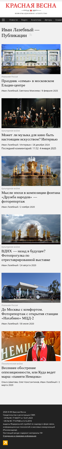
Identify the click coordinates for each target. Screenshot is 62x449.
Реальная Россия (10, 76)
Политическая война (12, 363)
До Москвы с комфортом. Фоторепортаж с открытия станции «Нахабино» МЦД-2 (30, 313)
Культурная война (11, 130)
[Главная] (31, 8)
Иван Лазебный (10, 90)
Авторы (48, 19)
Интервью (25, 144)
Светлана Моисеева (29, 90)
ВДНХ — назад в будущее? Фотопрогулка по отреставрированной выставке (26, 255)
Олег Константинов (29, 382)
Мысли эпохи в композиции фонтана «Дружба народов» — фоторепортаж (31, 197)
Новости (13, 19)
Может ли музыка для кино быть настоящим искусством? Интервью (30, 136)
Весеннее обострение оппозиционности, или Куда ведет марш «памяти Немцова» (29, 372)
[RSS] (31, 35)
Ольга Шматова (10, 382)
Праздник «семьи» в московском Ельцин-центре (28, 82)
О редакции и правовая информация (19, 436)
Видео (24, 19)
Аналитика (36, 19)
